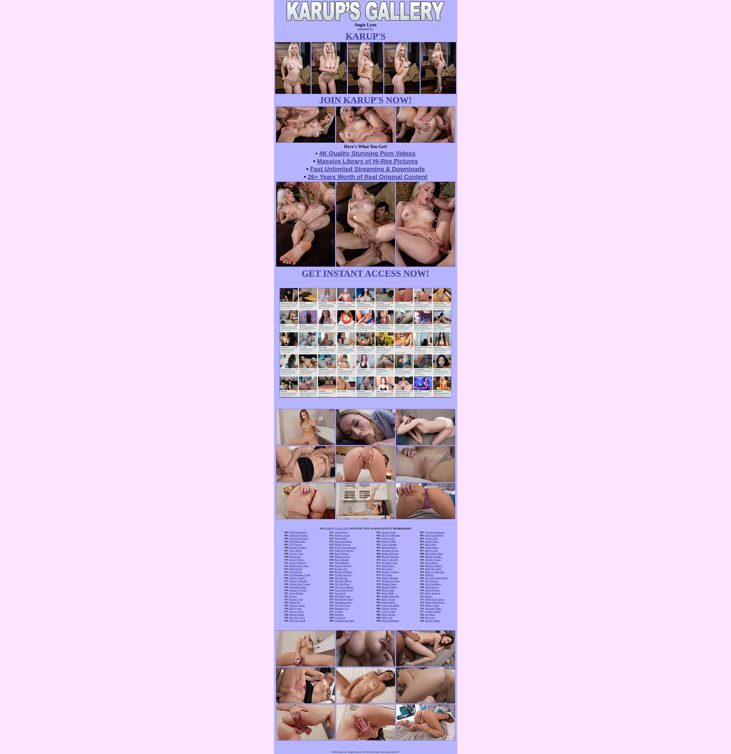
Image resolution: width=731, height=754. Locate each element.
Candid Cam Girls (344, 620)
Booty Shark (341, 553)
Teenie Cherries (343, 565)
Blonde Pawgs (389, 547)
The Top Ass (341, 578)
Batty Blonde (342, 559)
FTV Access (296, 544)
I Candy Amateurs (435, 532)
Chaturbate (296, 572)
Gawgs (293, 596)
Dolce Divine (388, 614)
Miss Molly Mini (434, 553)
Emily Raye (388, 565)
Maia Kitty (431, 544)
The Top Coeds (298, 620)
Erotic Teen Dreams (345, 547)
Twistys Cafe (296, 553)
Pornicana (295, 556)
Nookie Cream (433, 559)
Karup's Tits (296, 599)
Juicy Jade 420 (390, 559)
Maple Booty (432, 547)
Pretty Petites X (297, 562)
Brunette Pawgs (390, 550)
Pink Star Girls (433, 569)
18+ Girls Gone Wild (436, 578)
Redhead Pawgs (390, 553)
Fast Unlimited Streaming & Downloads (367, 169)
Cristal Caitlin (432, 611)
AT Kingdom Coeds (299, 575)
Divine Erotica (342, 544)
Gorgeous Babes (343, 541)
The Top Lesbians (344, 587)
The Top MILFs (343, 581)
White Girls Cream (300, 584)
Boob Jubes (341, 538)
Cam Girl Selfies (390, 605)
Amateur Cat (341, 608)
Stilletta (429, 575)
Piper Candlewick (434, 572)
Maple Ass (295, 602)
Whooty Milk (389, 541)
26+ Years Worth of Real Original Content (367, 176)
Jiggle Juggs (432, 541)
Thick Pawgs (432, 587)
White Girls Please (435, 602)
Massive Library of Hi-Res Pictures (367, 161)
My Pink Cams (297, 541)
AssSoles (339, 614)
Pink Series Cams (299, 565)
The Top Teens (342, 605)
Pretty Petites (297, 559)
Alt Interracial (342, 556)
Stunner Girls (389, 532)
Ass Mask (430, 614)
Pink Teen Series (298, 532)
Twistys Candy (297, 578)
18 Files (339, 611)
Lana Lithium (389, 544)
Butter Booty (389, 602)
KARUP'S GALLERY (337, 528)
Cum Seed (340, 593)
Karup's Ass (341, 569)
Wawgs (429, 596)
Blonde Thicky (389, 587)
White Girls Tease (434, 599)
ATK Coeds (295, 608)
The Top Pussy (342, 584)
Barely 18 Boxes (343, 572)
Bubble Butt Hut (390, 596)
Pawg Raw (387, 569)
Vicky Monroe (432, 593)
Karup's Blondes (298, 581)
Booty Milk (388, 593)
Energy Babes (432, 620)
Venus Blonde (342, 562)
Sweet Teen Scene (299, 538)
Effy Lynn (387, 617)
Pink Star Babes (433, 565)
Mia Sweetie (431, 550)
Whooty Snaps (297, 605)
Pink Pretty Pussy (344, 599)
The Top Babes (433, 584)
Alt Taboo (386, 575)
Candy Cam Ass (343, 575)
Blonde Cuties (389, 584)
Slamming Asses (298, 587)
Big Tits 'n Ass (297, 617)
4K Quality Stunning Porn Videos (367, 153)
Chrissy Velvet (389, 608)
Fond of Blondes (390, 620)
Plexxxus (430, 617)
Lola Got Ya (388, 538)
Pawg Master (297, 593)
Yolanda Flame (433, 608)
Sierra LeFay (297, 611)
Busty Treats (388, 599)
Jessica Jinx (431, 538)
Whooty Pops (432, 605)
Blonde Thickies (390, 556)
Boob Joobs (388, 590)
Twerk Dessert (432, 590)
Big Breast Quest (391, 581)
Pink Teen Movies (344, 550)
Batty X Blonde (390, 578)
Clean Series (341, 532)
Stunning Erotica (299, 535)
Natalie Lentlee (433, 556)
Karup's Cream (298, 590)
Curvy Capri (388, 611)
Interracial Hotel (434, 535)
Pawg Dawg (431, 562)
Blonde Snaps (297, 614)
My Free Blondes (391, 535)
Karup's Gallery (298, 547)
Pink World (296, 569)
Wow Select (296, 550)
